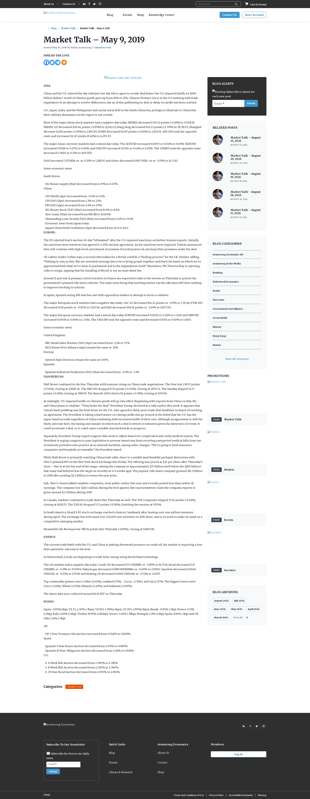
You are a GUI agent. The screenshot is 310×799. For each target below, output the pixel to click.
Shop (140, 14)
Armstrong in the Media (227, 263)
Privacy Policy (216, 795)
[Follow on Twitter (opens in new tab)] (94, 4)
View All (237, 617)
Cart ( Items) (257, 4)
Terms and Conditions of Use (189, 795)
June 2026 (220, 609)
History (217, 326)
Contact (162, 762)
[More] (64, 62)
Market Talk (68, 28)
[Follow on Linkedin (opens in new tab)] (84, 4)
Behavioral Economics (226, 281)
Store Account (254, 14)
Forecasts (218, 299)
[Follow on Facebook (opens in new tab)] (89, 4)
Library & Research (121, 772)
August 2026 (221, 600)
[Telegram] (58, 62)
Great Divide (220, 317)
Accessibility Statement (241, 795)
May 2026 (236, 609)
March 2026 (221, 617)
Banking (218, 272)
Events (127, 14)
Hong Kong (219, 336)
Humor (217, 345)
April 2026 (253, 609)
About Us (49, 4)
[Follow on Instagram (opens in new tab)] (100, 4)
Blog (110, 14)
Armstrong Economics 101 (228, 254)
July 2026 (239, 600)
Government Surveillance (228, 308)
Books (216, 290)
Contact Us (68, 4)
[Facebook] (46, 62)
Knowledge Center (161, 14)
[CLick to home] (47, 28)
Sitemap (262, 795)
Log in (238, 754)
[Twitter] (52, 62)
